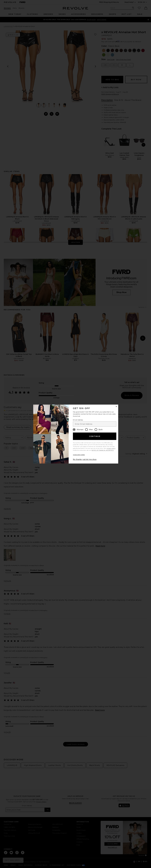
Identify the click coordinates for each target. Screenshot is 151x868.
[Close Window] (116, 406)
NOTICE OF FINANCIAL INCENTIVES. (103, 450)
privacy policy (111, 448)
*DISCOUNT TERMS (79, 455)
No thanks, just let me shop (84, 459)
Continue (94, 436)
